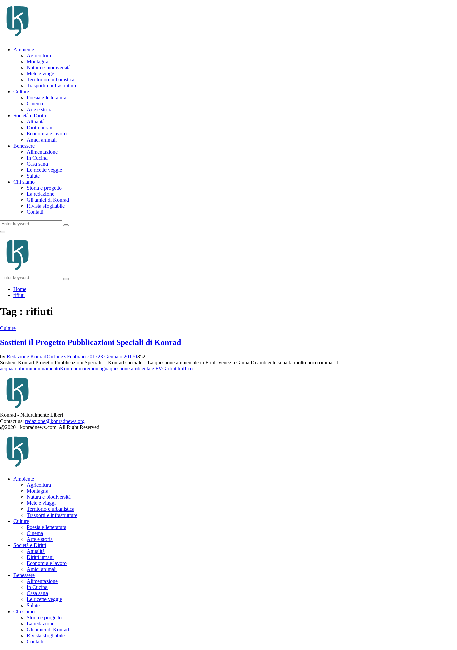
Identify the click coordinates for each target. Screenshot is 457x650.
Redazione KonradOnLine (35, 356)
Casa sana (37, 164)
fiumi (25, 368)
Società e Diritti (29, 115)
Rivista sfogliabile (46, 206)
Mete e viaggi (41, 73)
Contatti (35, 212)
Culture (21, 91)
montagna (99, 368)
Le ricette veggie (44, 170)
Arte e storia (40, 109)
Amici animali (42, 140)
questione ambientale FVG (138, 368)
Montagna (37, 61)
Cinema (35, 103)
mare (84, 368)
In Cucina (37, 158)
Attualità (36, 121)
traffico (185, 368)
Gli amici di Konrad (48, 200)
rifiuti (172, 368)
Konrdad (69, 368)
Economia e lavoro (47, 133)
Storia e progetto (44, 188)
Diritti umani (40, 127)
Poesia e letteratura (46, 97)
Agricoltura (39, 55)
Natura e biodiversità (49, 67)
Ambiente (23, 49)
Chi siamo (24, 182)
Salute (33, 176)
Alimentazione (42, 152)
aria (16, 368)
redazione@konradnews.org (55, 421)
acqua (6, 368)
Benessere (24, 146)
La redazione (40, 194)
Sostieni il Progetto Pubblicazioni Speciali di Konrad (90, 342)
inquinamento (45, 368)
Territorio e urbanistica (50, 79)
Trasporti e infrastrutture (52, 85)
